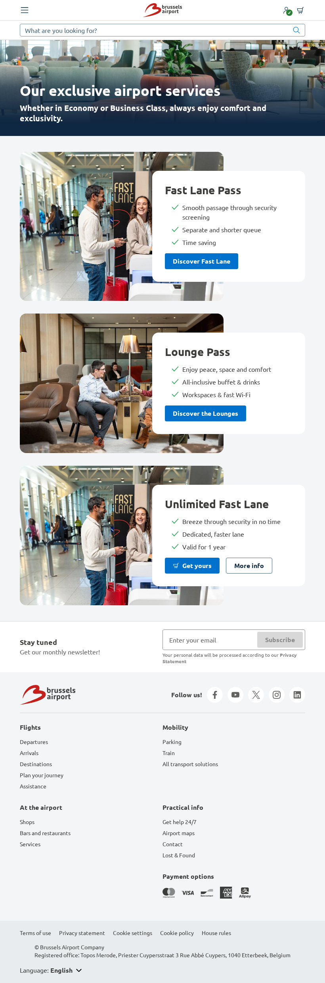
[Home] (162, 10)
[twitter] (256, 695)
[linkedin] (297, 695)
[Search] (296, 30)
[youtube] (235, 695)
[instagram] (277, 695)
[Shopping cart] (300, 10)
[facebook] (215, 695)
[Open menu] (24, 10)
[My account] (286, 10)
